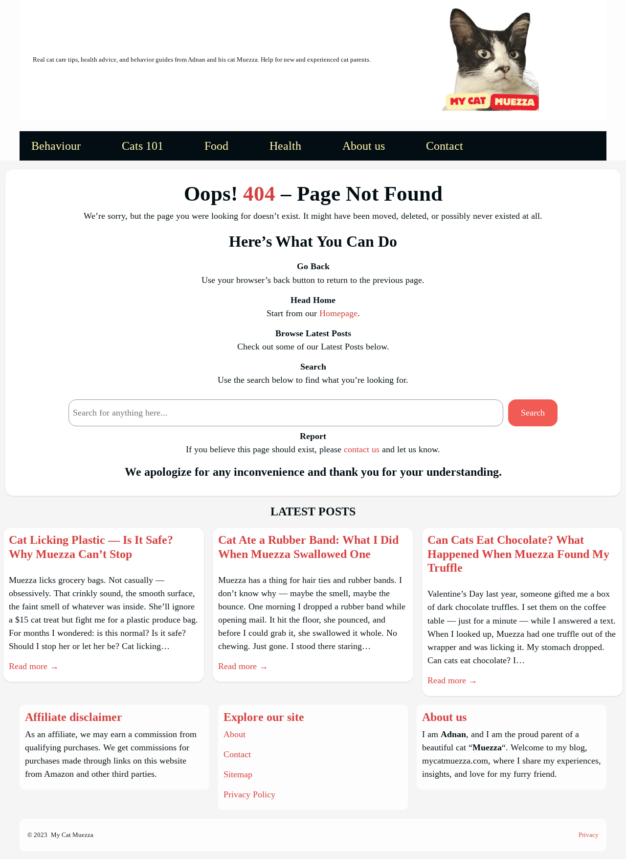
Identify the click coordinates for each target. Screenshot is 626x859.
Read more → (34, 666)
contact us (362, 449)
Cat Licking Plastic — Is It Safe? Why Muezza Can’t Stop (91, 547)
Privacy (589, 834)
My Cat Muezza (72, 834)
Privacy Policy (249, 794)
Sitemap (238, 774)
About (235, 734)
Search (533, 413)
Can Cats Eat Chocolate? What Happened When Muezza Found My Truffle (518, 554)
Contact (237, 754)
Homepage (338, 313)
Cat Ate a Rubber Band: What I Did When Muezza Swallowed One (308, 547)
